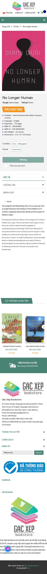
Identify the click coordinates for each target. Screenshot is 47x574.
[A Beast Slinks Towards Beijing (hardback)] (12, 325)
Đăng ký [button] (6, 446)
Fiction (30, 103)
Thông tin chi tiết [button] (11, 432)
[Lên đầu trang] (40, 549)
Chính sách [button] (7, 440)
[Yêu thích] (38, 13)
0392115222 (12, 416)
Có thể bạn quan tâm (16, 301)
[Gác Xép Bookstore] (23, 6)
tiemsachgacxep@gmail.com (18, 413)
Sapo (29, 568)
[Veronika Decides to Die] (35, 325)
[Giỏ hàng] (42, 13)
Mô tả (9, 202)
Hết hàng (23, 160)
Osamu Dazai (14, 103)
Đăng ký (39, 453)
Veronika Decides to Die (35, 346)
